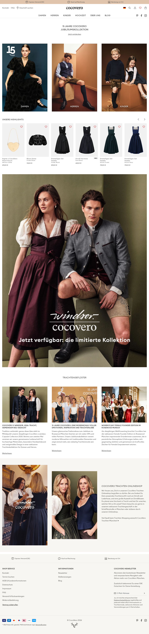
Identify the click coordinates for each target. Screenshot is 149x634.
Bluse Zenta (31, 159)
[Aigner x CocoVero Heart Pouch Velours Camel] (13, 140)
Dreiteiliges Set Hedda (57, 160)
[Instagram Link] (145, 15)
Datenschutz (7, 585)
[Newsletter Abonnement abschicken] (144, 593)
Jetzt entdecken (74, 34)
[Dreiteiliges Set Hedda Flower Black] (62, 140)
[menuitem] (137, 15)
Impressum (6, 588)
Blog (60, 581)
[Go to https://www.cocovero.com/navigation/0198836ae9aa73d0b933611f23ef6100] (74, 270)
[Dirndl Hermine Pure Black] (87, 140)
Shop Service (8, 569)
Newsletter (62, 573)
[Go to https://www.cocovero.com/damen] (24, 77)
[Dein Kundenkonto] (135, 8)
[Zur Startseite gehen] (74, 8)
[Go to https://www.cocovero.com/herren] (74, 77)
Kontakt (5, 8)
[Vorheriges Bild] (138, 119)
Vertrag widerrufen (10, 605)
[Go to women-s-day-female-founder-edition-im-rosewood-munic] (124, 404)
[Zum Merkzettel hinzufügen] (21, 126)
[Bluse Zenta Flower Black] (38, 140)
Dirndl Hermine (82, 159)
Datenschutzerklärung (122, 600)
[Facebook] (141, 15)
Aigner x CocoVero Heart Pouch (9, 160)
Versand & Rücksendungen (13, 596)
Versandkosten (40, 625)
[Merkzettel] (140, 8)
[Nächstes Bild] (144, 119)
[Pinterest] (137, 15)
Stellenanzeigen (64, 577)
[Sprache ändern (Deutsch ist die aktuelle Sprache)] (124, 8)
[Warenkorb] (145, 8)
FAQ (12, 8)
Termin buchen (8, 577)
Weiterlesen (7, 453)
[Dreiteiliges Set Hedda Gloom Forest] (111, 140)
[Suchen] (129, 8)
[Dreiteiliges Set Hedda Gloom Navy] (136, 140)
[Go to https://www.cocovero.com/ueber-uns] (74, 505)
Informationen (65, 569)
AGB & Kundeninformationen (14, 581)
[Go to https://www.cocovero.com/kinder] (124, 77)
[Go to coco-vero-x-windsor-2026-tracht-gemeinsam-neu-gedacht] (24, 404)
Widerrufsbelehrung (10, 600)
